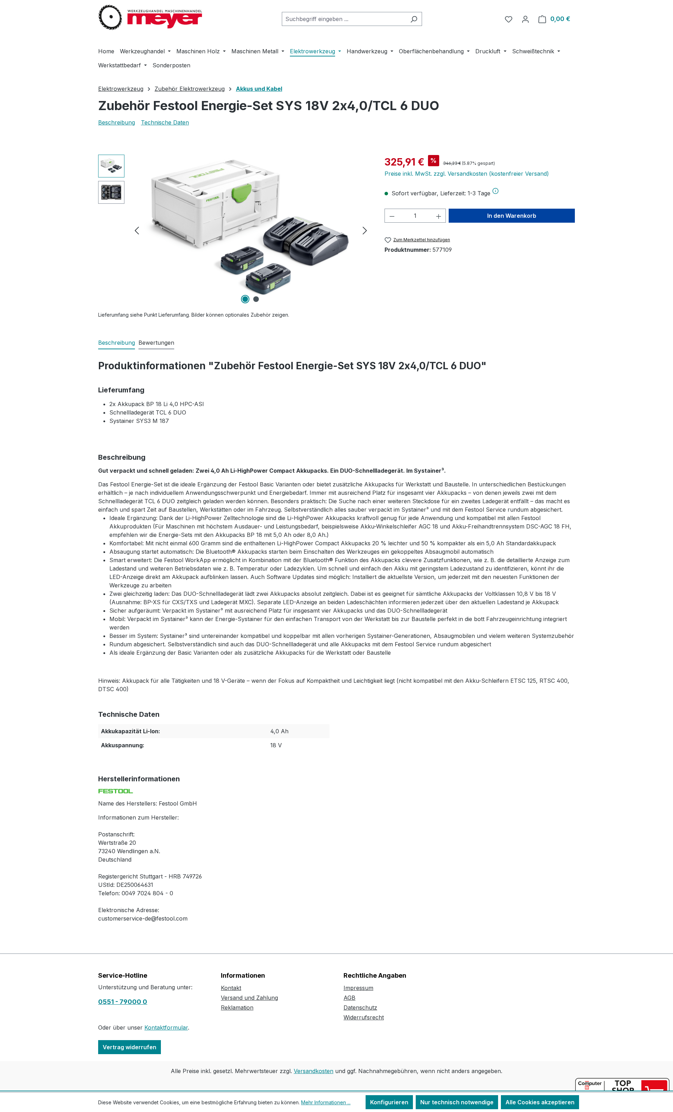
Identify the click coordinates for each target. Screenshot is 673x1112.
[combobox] (344, 19)
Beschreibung (116, 122)
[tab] (116, 343)
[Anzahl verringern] (392, 216)
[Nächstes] (365, 230)
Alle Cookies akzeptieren (540, 1102)
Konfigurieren (389, 1102)
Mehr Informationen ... (326, 1102)
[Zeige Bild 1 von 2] (245, 299)
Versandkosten (313, 1070)
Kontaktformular (166, 1027)
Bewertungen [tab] (156, 342)
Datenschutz (360, 1007)
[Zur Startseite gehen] (150, 17)
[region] (234, 230)
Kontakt (231, 987)
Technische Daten (165, 122)
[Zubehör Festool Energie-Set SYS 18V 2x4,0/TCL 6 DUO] (251, 230)
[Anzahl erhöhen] (438, 216)
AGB (349, 997)
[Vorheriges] (136, 230)
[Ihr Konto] (525, 19)
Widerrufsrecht (364, 1017)
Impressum (358, 987)
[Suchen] (414, 19)
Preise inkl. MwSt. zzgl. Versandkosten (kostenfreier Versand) (467, 173)
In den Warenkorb (511, 215)
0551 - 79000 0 (122, 1001)
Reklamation (237, 1007)
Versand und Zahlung (249, 997)
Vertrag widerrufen (129, 1047)
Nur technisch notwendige (457, 1102)
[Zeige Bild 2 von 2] (256, 299)
